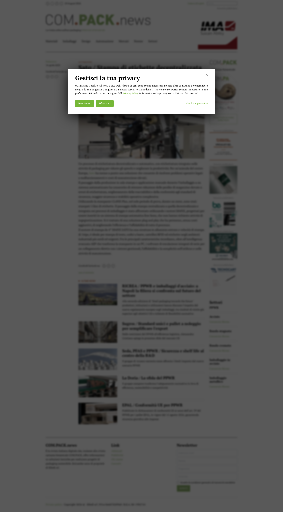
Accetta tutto (84, 103)
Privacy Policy (131, 93)
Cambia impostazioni (197, 103)
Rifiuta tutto (105, 103)
